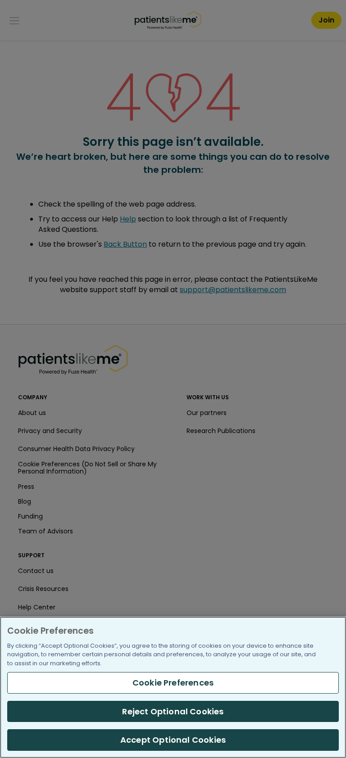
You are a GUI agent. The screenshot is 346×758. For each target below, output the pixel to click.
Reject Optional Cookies (172, 711)
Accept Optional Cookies (173, 739)
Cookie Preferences (173, 682)
